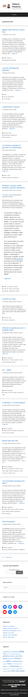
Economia (10, 286)
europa (5, 392)
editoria (17, 509)
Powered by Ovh (23, 690)
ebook (16, 654)
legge (6, 471)
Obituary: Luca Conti (8, 633)
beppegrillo (7, 60)
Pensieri (9, 58)
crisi (10, 654)
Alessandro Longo (7, 195)
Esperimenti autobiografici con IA (12, 630)
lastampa (14, 430)
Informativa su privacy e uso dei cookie (10, 693)
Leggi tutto (14, 53)
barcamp (11, 651)
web (3, 394)
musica (8, 666)
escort (5, 96)
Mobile (20, 663)
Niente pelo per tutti (10, 441)
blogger (5, 654)
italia (3, 362)
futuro (3, 511)
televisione (5, 671)
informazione (15, 288)
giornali (5, 656)
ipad (21, 658)
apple (4, 651)
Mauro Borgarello (14, 690)
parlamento (13, 60)
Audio (5, 509)
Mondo (15, 392)
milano (17, 663)
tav (21, 668)
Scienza (14, 668)
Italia (5, 58)
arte (7, 652)
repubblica (11, 291)
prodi (21, 471)
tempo (13, 362)
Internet (6, 133)
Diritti (5, 175)
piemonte (20, 666)
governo (9, 177)
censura (6, 288)
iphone (4, 661)
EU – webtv (6, 370)
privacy (4, 432)
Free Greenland (8, 522)
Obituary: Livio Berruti (9, 626)
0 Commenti (7, 99)
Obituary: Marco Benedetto (10, 635)
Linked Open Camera (10, 107)
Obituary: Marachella (8, 637)
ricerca (9, 668)
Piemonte (14, 666)
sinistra (10, 473)
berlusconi (6, 360)
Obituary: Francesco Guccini (10, 628)
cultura (12, 509)
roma (12, 668)
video (13, 671)
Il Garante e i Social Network (13, 403)
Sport (18, 668)
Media (7, 511)
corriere (12, 360)
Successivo (9, 557)
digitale (13, 654)
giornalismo (11, 656)
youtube (17, 291)
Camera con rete (9, 299)
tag (20, 668)
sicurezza (4, 473)
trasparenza (13, 135)
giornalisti (19, 656)
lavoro (21, 661)
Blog (5, 430)
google (5, 658)
